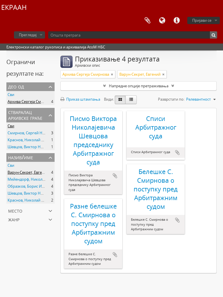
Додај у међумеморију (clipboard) (115, 176)
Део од (16, 86)
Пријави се (201, 20)
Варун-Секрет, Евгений (28, 172)
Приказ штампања (82, 99)
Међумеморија (147, 20)
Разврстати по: (171, 99)
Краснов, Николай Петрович (33, 139)
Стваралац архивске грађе (25, 115)
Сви (11, 94)
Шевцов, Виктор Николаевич (34, 146)
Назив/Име (20, 157)
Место (15, 210)
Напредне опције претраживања (138, 85)
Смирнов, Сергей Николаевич (35, 132)
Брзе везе (176, 20)
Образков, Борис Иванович (32, 186)
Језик (162, 20)
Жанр (13, 219)
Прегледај (28, 34)
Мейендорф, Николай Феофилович (39, 179)
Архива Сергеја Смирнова (31, 101)
